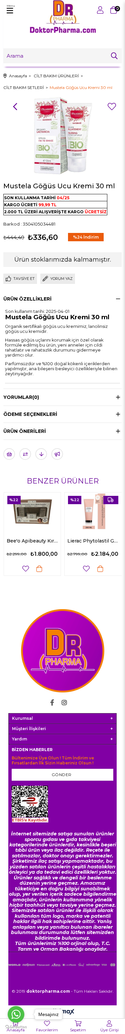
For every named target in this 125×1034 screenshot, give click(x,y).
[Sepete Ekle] (39, 568)
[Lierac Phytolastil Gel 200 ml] (93, 511)
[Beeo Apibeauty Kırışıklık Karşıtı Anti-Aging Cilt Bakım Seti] (32, 511)
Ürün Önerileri (24, 431)
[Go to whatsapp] (16, 1014)
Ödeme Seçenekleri (30, 414)
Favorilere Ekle (25, 568)
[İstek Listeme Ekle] (9, 454)
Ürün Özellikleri (27, 299)
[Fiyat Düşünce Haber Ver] (41, 454)
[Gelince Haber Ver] (57, 454)
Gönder (62, 774)
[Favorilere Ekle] (111, 106)
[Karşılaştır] (25, 454)
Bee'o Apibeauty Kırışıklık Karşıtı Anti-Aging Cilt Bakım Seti (32, 541)
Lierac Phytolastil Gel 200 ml (93, 541)
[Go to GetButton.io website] (16, 1027)
